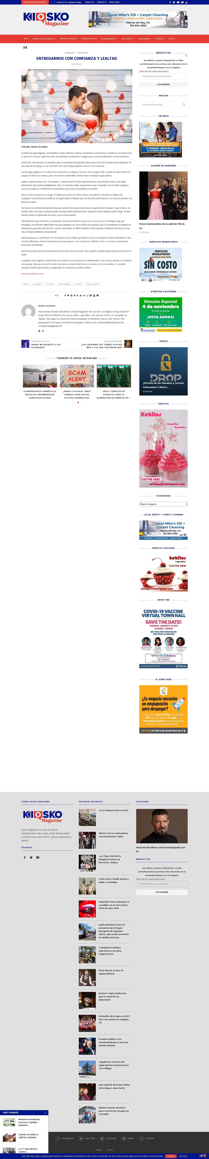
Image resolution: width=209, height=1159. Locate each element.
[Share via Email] (98, 295)
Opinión (159, 39)
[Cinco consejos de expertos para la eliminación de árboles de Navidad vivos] (114, 376)
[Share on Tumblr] (77, 295)
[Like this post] (59, 295)
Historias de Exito (89, 38)
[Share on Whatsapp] (87, 295)
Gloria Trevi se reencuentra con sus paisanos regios (113, 835)
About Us (89, 2)
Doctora (50, 284)
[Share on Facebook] (65, 295)
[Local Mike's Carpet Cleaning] (163, 521)
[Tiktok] (186, 2)
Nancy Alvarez (93, 284)
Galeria (99, 1149)
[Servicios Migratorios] (160, 249)
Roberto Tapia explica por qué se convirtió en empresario (113, 996)
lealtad (78, 284)
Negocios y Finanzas (68, 38)
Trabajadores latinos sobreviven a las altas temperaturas (110, 951)
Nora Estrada (46, 306)
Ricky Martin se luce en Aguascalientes (111, 972)
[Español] (26, 47)
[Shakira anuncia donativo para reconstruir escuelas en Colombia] (87, 1114)
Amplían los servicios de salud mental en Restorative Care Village (114, 1065)
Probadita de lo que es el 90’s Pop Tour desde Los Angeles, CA (114, 1019)
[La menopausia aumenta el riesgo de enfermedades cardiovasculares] (40, 376)
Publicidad (114, 2)
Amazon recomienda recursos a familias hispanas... (29, 1122)
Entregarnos (64, 284)
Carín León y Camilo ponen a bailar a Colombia (114, 881)
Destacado (70, 53)
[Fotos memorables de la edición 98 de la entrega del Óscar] (163, 195)
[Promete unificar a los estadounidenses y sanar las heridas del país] (87, 1046)
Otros (171, 39)
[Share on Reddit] (81, 295)
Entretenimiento (108, 39)
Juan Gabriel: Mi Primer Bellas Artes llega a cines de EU (114, 1086)
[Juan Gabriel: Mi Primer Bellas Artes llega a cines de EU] (87, 1091)
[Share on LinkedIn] (75, 295)
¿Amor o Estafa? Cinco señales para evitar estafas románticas (77, 395)
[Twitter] (174, 2)
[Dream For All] (160, 123)
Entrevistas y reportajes (43, 39)
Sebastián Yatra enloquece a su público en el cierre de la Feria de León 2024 (114, 905)
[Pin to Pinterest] (72, 295)
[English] (201, 1155)
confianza (37, 284)
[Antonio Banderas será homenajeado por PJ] (162, 826)
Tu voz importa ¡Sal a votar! (113, 810)
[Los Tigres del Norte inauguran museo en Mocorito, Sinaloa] (87, 863)
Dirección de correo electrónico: (154, 71)
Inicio (25, 38)
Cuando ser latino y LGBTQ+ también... (28, 1136)
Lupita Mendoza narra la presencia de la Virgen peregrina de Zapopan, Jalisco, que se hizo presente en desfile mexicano (114, 931)
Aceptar (170, 1156)
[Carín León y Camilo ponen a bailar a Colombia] (87, 886)
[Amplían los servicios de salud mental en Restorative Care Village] (87, 1069)
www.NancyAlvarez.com (32, 273)
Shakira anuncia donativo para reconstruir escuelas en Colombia (114, 1111)
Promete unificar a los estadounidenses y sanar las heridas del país (113, 1042)
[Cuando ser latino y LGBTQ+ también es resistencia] (9, 1137)
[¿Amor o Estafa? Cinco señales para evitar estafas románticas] (77, 376)
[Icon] (87, 817)
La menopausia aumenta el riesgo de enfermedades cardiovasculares (40, 395)
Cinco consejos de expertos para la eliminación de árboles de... (114, 395)
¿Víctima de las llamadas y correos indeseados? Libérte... (163, 385)
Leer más (183, 1156)
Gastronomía (143, 39)
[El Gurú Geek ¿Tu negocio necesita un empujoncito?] (163, 686)
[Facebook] (170, 2)
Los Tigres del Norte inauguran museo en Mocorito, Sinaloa (110, 859)
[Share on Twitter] (68, 295)
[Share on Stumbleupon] (84, 295)
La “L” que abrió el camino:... (27, 1150)
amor (25, 284)
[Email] (182, 2)
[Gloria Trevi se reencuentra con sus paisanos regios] (87, 840)
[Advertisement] (104, 765)
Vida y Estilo (126, 39)
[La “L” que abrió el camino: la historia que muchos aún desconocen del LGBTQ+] (9, 1152)
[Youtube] (178, 2)
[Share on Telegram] (91, 295)
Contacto (101, 2)
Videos (110, 1149)
